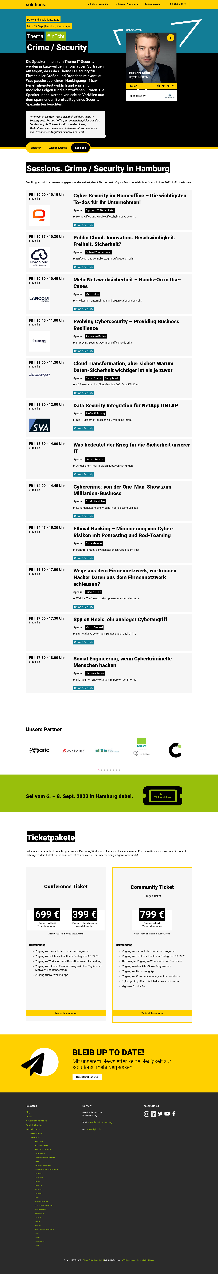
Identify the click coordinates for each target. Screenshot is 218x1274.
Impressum (130, 1260)
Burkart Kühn (93, 592)
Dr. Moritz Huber (95, 501)
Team (37, 1233)
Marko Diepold (94, 627)
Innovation (38, 1189)
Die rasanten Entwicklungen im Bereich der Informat (106, 679)
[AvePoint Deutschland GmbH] (73, 750)
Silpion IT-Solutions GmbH (93, 1260)
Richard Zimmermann (98, 252)
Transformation (40, 1241)
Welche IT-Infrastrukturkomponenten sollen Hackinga (107, 598)
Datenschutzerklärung (145, 1260)
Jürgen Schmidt (95, 459)
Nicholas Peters (95, 673)
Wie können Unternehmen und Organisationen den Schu (109, 300)
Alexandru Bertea (96, 336)
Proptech (38, 1217)
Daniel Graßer (94, 378)
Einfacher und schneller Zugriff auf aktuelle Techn (105, 258)
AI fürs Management (41, 1145)
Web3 (37, 1245)
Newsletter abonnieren (36, 1121)
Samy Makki (112, 378)
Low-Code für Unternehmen (44, 1205)
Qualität (37, 1221)
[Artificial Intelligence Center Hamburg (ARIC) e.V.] (39, 750)
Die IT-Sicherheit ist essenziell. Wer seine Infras (104, 419)
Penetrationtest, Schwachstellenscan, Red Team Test (107, 549)
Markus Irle (92, 294)
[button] (98, 770)
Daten (37, 1161)
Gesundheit (38, 1185)
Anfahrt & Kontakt (34, 1125)
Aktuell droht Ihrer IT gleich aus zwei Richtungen (104, 465)
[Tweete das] (163, 85)
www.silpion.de (94, 1129)
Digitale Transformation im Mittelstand (47, 1169)
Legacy (37, 1197)
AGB (123, 1260)
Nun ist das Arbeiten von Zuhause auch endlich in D (106, 633)
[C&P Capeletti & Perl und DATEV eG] (141, 750)
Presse (29, 1116)
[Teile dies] (158, 85)
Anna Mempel (94, 543)
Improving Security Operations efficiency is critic (104, 342)
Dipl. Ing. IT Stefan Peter (100, 210)
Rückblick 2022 (33, 1129)
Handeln (37, 1181)
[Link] (36, 4)
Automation (39, 1141)
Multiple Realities (40, 1209)
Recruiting (38, 1225)
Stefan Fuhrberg (95, 413)
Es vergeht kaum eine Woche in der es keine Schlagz (107, 507)
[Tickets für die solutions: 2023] (66, 942)
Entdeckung (39, 1173)
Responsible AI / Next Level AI (44, 1229)
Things (37, 1237)
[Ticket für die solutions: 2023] (162, 804)
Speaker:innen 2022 (36, 1133)
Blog (28, 1112)
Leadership (38, 1193)
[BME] (107, 750)
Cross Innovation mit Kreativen (45, 1157)
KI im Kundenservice (41, 1201)
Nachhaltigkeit (39, 1213)
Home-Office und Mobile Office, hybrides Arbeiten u (106, 216)
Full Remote (39, 1177)
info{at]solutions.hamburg (100, 1122)
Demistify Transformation (43, 1165)
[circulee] (175, 750)
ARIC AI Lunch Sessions (43, 1149)
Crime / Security (83, 225)
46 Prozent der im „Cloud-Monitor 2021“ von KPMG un (107, 384)
